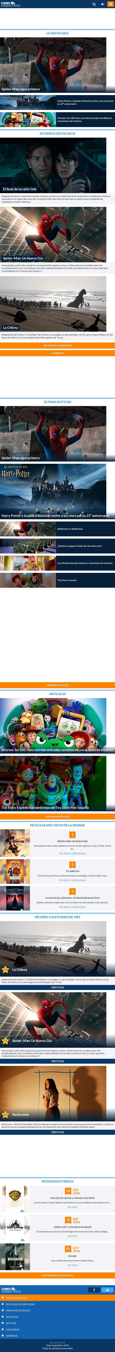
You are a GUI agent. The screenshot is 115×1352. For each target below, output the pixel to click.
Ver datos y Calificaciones (72, 853)
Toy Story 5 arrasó (67, 580)
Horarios (57, 353)
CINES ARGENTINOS (16, 1298)
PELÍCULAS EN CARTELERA (19, 1304)
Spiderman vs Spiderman (70, 528)
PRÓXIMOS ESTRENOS (17, 1310)
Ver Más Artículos (58, 816)
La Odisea (10, 328)
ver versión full (57, 1342)
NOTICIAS (10, 1323)
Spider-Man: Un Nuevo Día (23, 258)
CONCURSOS (12, 1329)
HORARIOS (11, 1335)
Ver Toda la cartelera (57, 345)
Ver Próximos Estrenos (57, 1275)
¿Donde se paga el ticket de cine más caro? (80, 546)
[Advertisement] (57, 18)
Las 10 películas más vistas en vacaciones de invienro (85, 563)
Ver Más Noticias (57, 685)
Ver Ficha (57, 987)
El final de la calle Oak (19, 189)
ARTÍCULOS (11, 1317)
